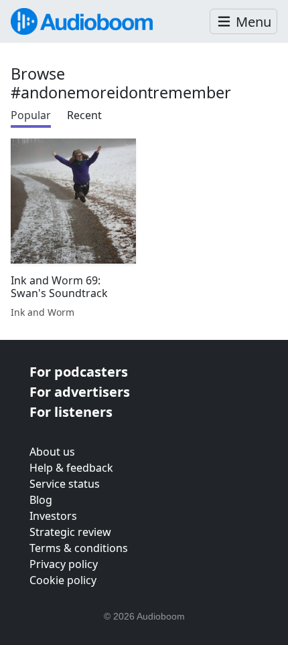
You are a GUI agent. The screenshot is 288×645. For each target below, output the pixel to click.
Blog (40, 499)
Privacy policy (63, 564)
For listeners (71, 412)
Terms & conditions (78, 548)
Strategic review (70, 532)
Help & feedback (71, 467)
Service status (64, 483)
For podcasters (78, 372)
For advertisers (79, 392)
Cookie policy (62, 580)
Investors (53, 516)
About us (52, 451)
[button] (243, 22)
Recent (84, 115)
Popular (31, 115)
